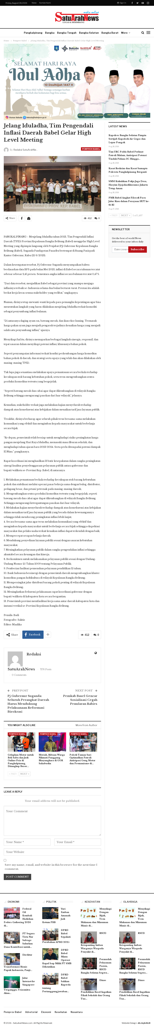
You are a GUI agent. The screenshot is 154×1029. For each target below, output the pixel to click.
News (34, 3)
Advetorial (31, 1012)
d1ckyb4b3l (144, 1023)
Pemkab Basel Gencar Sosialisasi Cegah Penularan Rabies (80, 699)
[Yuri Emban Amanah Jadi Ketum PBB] (50, 913)
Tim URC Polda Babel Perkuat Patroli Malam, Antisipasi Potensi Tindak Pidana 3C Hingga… (128, 155)
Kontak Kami (45, 3)
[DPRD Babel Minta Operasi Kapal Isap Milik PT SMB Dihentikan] (50, 954)
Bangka (49, 32)
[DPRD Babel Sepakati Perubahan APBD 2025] (50, 934)
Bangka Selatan (89, 32)
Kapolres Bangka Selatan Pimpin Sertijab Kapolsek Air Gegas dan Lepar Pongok (127, 139)
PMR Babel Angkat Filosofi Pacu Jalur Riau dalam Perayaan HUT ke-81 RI (129, 201)
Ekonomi (46, 1012)
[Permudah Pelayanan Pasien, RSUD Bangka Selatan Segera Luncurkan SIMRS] (89, 964)
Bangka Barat (110, 32)
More (124, 32)
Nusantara (76, 1012)
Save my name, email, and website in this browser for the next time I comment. (51, 867)
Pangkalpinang (33, 32)
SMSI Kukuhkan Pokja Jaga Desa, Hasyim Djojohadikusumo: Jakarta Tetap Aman (128, 185)
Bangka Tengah (66, 32)
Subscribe (137, 249)
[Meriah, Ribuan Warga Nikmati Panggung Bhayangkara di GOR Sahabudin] (52, 742)
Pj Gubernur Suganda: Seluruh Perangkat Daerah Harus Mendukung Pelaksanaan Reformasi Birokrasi (28, 703)
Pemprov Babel (91, 149)
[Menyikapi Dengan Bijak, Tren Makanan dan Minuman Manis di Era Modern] (89, 913)
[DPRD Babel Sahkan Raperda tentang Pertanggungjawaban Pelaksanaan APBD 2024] (50, 979)
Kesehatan (61, 1012)
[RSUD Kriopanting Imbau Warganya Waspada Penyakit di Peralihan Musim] (89, 937)
